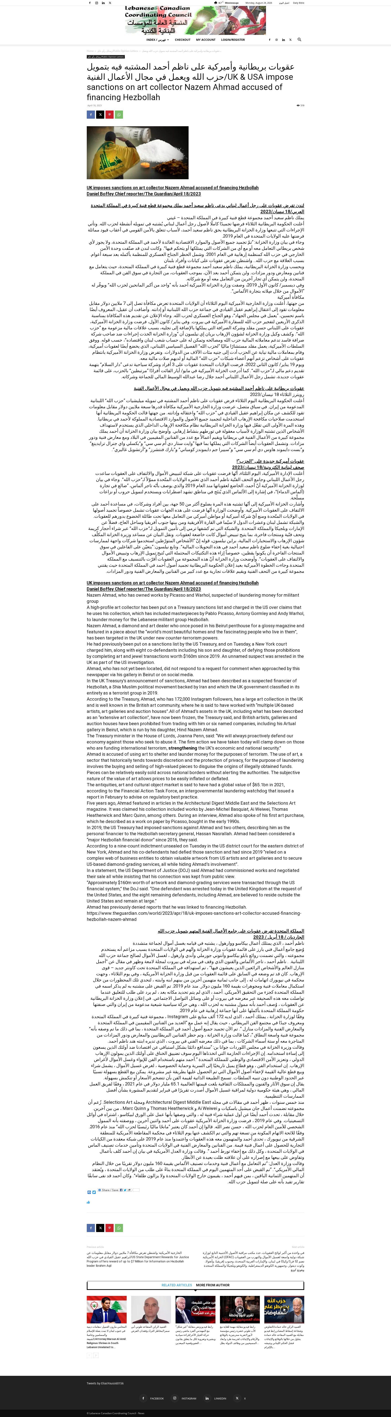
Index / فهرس (156, 40)
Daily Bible (298, 2)
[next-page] (95, 1355)
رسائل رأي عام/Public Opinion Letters (118, 51)
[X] (110, 3)
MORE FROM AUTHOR (213, 1285)
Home (90, 51)
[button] (299, 40)
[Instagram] (96, 3)
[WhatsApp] (119, 115)
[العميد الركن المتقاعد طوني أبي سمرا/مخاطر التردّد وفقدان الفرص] (151, 1309)
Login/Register (233, 40)
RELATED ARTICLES (177, 1285)
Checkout (182, 40)
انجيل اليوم (284, 2)
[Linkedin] (103, 3)
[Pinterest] (109, 115)
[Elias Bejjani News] (195, 20)
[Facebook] (90, 3)
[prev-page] (89, 1355)
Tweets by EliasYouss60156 (105, 1383)
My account (205, 40)
